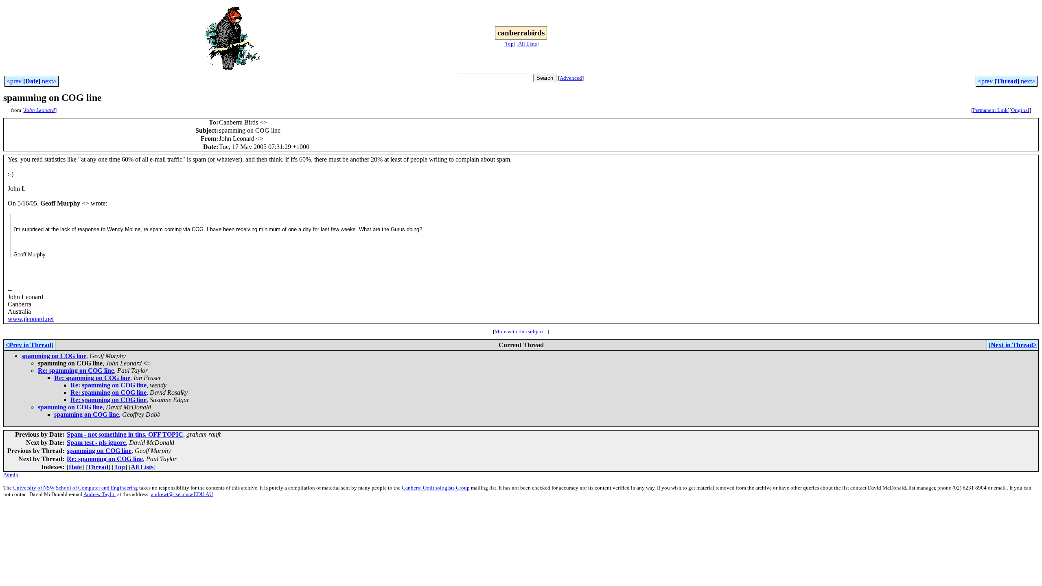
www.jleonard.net (31, 318)
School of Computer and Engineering (97, 488)
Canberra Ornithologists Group (436, 488)
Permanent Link (990, 110)
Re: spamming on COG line (76, 370)
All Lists (527, 44)
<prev (14, 81)
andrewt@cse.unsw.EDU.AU (182, 494)
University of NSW (34, 488)
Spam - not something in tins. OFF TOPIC (125, 434)
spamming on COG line (54, 355)
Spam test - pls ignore (96, 442)
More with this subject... (521, 331)
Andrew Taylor (99, 494)
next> (49, 81)
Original (1020, 110)
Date (31, 81)
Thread (1006, 81)
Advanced (571, 78)
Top (509, 44)
